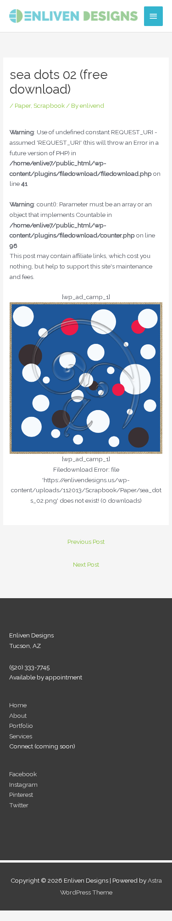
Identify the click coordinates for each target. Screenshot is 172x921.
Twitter (18, 805)
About (18, 715)
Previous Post (86, 541)
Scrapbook (49, 105)
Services (20, 736)
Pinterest (21, 794)
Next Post (86, 564)
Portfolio (21, 725)
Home (18, 705)
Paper (23, 105)
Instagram (23, 784)
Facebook (23, 774)
